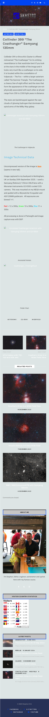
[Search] (44, 3)
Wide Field (20, 34)
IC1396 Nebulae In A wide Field (28, 653)
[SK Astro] (24, 15)
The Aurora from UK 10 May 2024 (30, 643)
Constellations (21, 671)
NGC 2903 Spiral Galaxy (25, 664)
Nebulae (18, 650)
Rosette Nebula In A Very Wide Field (24, 445)
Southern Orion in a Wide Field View (37, 356)
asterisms (12, 319)
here (39, 166)
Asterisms (8, 34)
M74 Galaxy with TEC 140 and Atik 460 (12, 356)
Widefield (36, 319)
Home (4, 29)
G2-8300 (24, 319)
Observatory (20, 640)
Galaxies (18, 661)
